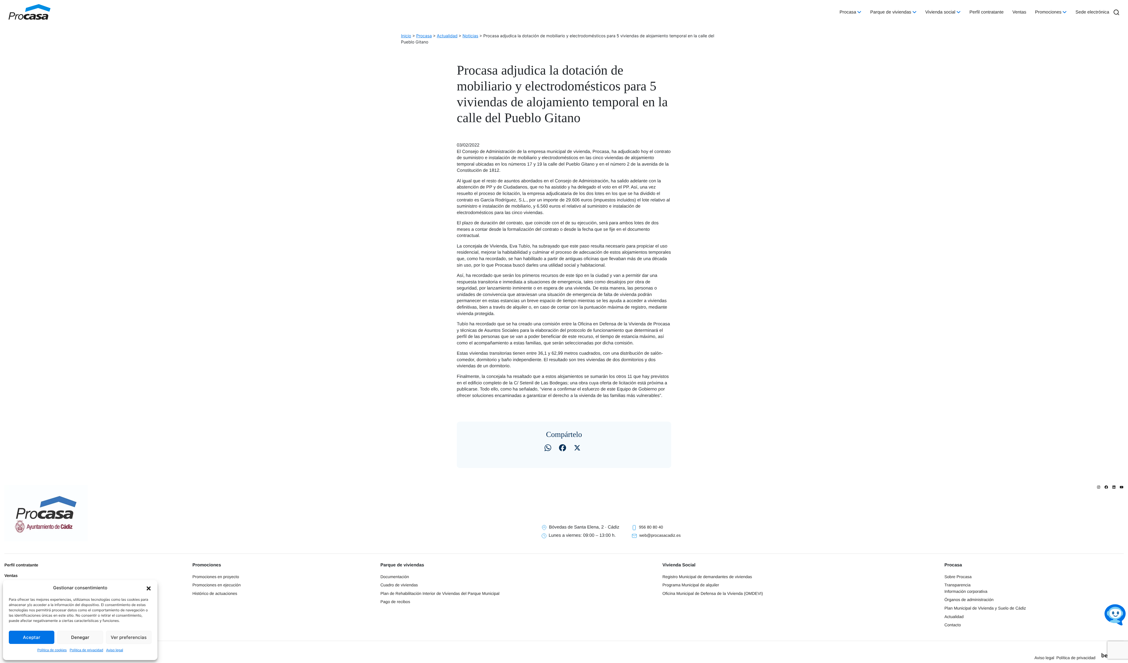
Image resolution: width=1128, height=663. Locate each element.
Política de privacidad (86, 650)
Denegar (80, 637)
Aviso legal (114, 650)
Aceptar (31, 637)
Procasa (848, 12)
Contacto (952, 624)
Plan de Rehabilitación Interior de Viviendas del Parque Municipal (439, 593)
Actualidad (954, 616)
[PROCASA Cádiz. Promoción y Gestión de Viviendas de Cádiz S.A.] (30, 12)
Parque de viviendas (890, 12)
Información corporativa (965, 591)
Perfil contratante (986, 12)
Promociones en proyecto (215, 576)
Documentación (394, 576)
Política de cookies (52, 650)
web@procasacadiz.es (660, 535)
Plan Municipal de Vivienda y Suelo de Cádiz (985, 608)
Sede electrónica (1092, 12)
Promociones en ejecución (216, 585)
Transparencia (957, 585)
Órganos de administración (968, 599)
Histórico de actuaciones (214, 593)
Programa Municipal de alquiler (690, 585)
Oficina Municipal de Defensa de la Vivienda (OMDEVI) (712, 593)
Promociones (1048, 12)
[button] (149, 588)
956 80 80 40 (651, 527)
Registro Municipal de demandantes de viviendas (707, 576)
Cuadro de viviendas (399, 585)
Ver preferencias (129, 637)
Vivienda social (940, 12)
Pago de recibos (395, 601)
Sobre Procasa (958, 576)
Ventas (1019, 12)
